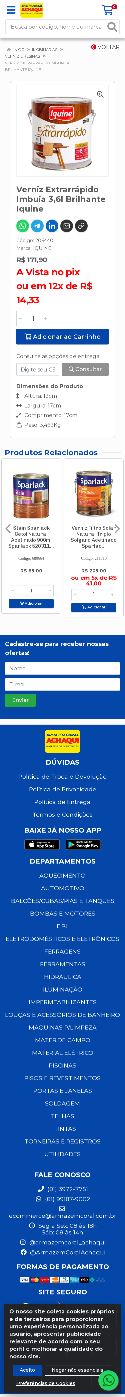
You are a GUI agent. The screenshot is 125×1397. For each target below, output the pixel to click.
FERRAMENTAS (62, 964)
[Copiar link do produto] (81, 226)
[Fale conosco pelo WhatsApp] (108, 1380)
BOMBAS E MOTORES (62, 913)
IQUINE (42, 248)
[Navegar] (8, 529)
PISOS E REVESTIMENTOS (62, 1077)
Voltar (108, 47)
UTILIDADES (62, 1153)
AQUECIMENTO (62, 875)
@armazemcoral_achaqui (67, 1242)
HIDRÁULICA (62, 976)
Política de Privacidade (62, 789)
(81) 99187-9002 (66, 1198)
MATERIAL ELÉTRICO (62, 1052)
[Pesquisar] (112, 27)
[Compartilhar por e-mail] (66, 226)
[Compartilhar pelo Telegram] (37, 226)
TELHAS (62, 1115)
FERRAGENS (62, 951)
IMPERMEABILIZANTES (63, 1002)
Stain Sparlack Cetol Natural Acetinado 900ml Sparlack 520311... (31, 537)
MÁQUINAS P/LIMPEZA (63, 1027)
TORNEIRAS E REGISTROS (62, 1141)
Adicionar (33, 603)
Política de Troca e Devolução (62, 776)
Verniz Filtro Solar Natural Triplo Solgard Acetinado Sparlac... (94, 537)
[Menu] (11, 10)
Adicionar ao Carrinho (66, 337)
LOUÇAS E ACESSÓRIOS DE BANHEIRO (62, 1014)
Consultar (88, 369)
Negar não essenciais (77, 1370)
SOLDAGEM (62, 1103)
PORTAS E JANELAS (62, 1090)
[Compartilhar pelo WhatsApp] (22, 226)
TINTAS (65, 1128)
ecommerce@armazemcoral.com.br (62, 1215)
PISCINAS (62, 1065)
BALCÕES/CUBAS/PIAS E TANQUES (62, 900)
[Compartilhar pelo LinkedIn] (52, 226)
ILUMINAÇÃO (62, 989)
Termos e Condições (62, 814)
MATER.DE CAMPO (62, 1040)
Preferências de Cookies (45, 1383)
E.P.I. (63, 926)
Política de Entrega (62, 801)
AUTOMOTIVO (62, 888)
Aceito (27, 1370)
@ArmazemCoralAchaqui (66, 1252)
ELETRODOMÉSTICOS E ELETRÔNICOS (62, 938)
